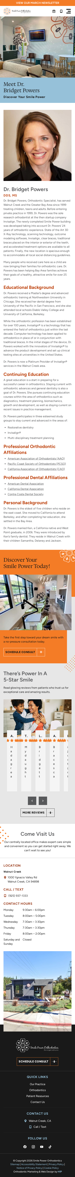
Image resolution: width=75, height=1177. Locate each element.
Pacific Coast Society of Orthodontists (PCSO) (37, 463)
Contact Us (38, 1102)
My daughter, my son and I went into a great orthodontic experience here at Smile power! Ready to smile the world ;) (26, 761)
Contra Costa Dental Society (25, 494)
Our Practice (37, 1084)
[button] (68, 11)
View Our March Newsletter (37, 3)
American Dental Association (26, 483)
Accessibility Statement (34, 1164)
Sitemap (14, 1164)
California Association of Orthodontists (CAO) (36, 469)
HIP (60, 1171)
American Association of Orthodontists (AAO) (36, 458)
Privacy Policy (56, 1164)
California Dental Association (26, 489)
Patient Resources (37, 1096)
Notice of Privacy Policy (29, 1168)
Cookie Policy (51, 1168)
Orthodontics (37, 1090)
